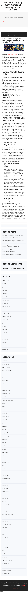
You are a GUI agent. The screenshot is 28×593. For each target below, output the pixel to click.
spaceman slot (5, 563)
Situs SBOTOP (5, 495)
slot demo (4, 511)
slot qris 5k (5, 540)
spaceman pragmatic (7, 560)
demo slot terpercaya (7, 400)
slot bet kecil (5, 504)
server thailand (6, 478)
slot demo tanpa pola (7, 514)
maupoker (4, 439)
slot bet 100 (5, 498)
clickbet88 (4, 387)
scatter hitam (5, 475)
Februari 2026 (5, 300)
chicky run (4, 383)
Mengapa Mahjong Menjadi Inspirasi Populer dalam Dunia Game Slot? (13, 241)
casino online (11, 35)
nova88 (4, 449)
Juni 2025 (4, 326)
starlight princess (6, 570)
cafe (3, 377)
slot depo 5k (5, 521)
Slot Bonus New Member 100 (9, 508)
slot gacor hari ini (6, 531)
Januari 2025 (5, 342)
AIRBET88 (4, 360)
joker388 (4, 419)
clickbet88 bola (6, 390)
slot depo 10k (5, 518)
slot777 (4, 553)
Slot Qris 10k (5, 537)
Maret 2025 (5, 336)
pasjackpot (5, 452)
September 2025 (6, 316)
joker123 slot (5, 416)
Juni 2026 (4, 287)
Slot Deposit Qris (6, 524)
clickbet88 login (6, 393)
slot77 (4, 550)
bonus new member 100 (8, 374)
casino (7, 35)
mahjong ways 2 (6, 436)
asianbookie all (5, 364)
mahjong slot (5, 432)
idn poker (4, 410)
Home (4, 21)
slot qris (4, 534)
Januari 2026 (5, 303)
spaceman (4, 557)
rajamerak (4, 455)
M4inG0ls (5, 34)
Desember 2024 (6, 346)
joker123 (4, 413)
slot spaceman (5, 544)
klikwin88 (4, 426)
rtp (3, 465)
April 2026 (4, 293)
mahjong (4, 429)
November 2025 (6, 310)
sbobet (4, 468)
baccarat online (6, 367)
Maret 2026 (5, 296)
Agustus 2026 (5, 280)
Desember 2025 (6, 306)
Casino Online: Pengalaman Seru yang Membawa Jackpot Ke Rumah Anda (13, 40)
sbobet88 (4, 472)
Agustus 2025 (5, 319)
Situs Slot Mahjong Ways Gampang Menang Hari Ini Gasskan (13, 6)
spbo (3, 567)
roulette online (5, 462)
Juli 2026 (4, 283)
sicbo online (5, 488)
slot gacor (4, 527)
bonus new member (7, 370)
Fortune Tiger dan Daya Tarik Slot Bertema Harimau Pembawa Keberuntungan (12, 245)
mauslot (4, 442)
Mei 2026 (4, 290)
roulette (4, 459)
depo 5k (4, 403)
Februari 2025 (5, 339)
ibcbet (3, 406)
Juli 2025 (4, 323)
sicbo (3, 482)
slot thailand (5, 547)
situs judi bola (5, 491)
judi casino (17, 35)
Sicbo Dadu (5, 485)
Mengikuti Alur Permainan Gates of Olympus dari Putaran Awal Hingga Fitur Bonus (13, 236)
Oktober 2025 (5, 313)
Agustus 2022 (5, 349)
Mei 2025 (4, 329)
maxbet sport (5, 446)
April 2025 (4, 332)
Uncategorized (12, 34)
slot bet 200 (5, 501)
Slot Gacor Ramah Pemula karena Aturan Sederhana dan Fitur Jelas (12, 250)
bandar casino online (12, 54)
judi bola (4, 423)
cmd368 (4, 396)
